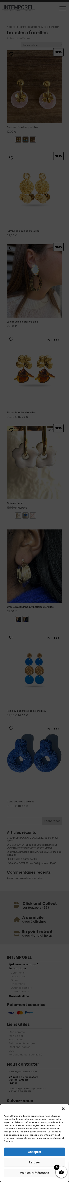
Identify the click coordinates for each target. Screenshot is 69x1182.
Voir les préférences (34, 1173)
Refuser (34, 1162)
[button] (63, 1109)
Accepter (34, 1152)
